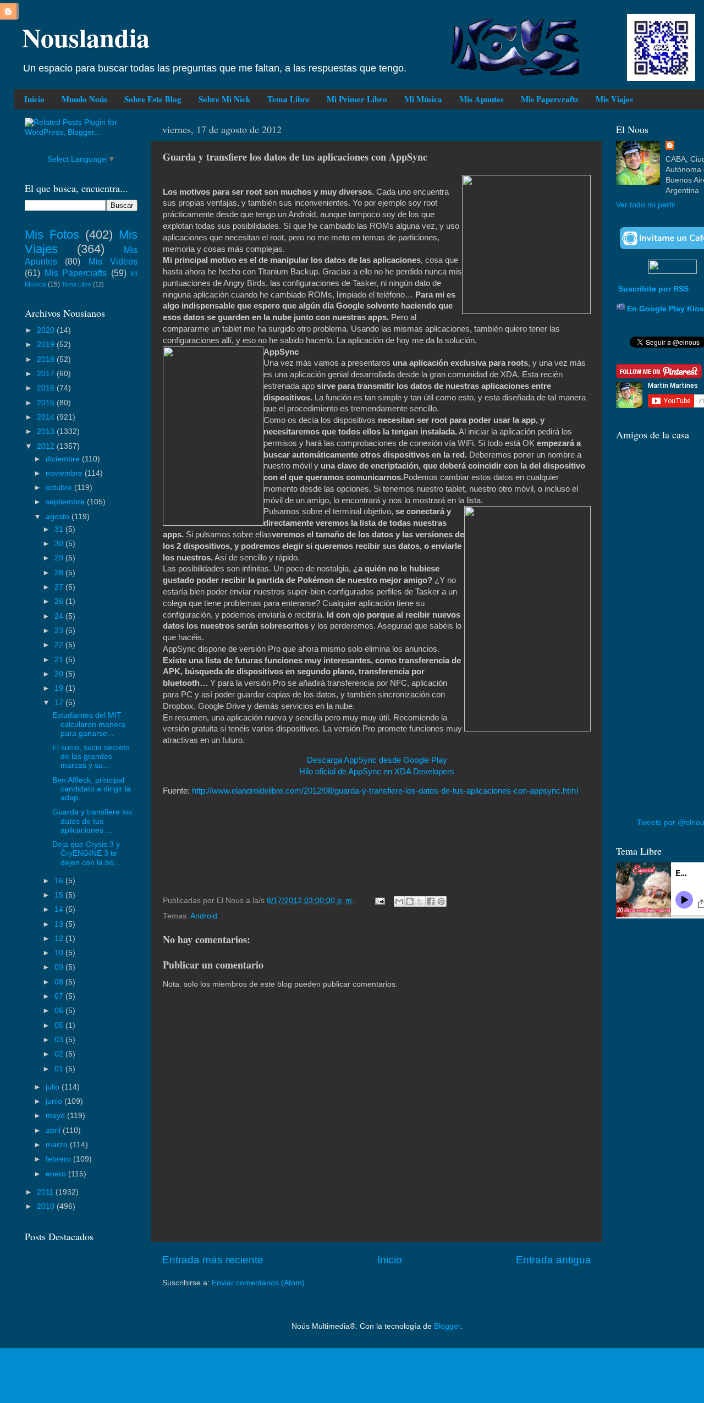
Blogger (447, 1326)
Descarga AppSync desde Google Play (377, 760)
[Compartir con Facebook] (430, 901)
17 (59, 702)
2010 (47, 1206)
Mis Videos (113, 261)
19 (59, 688)
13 (59, 924)
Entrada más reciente (212, 1260)
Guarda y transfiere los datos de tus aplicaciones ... (92, 821)
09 (59, 967)
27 (59, 587)
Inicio (34, 99)
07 (59, 996)
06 (59, 1010)
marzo (58, 1145)
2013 (47, 431)
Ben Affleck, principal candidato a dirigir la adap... (91, 789)
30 (59, 544)
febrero (59, 1159)
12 (59, 938)
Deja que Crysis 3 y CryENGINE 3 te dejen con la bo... (86, 853)
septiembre (66, 502)
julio (54, 1087)
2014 (47, 417)
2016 (47, 388)
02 (59, 1054)
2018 (47, 359)
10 (59, 953)
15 (59, 895)
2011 (46, 1192)
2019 (47, 344)
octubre (60, 487)
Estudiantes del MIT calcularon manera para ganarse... (88, 724)
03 (59, 1040)
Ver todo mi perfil (645, 205)
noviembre (65, 473)
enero (57, 1174)
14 (59, 909)
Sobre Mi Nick (224, 99)
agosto (59, 517)
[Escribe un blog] (409, 901)
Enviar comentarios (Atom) (258, 1283)
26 (59, 601)
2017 (47, 374)
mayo (56, 1116)
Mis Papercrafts (550, 99)
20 (59, 674)
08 (59, 982)
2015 (47, 403)
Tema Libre (288, 99)
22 (59, 645)
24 (59, 616)
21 (59, 660)
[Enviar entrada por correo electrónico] (379, 900)
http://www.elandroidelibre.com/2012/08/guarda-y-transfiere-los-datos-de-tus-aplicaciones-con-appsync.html (385, 790)
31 (59, 529)
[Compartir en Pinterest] (441, 901)
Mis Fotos (52, 234)
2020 (47, 330)
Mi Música (423, 99)
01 (59, 1069)
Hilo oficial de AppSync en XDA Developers (376, 771)
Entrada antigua (553, 1260)
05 (59, 1025)
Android (203, 916)
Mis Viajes (614, 99)
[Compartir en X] (420, 901)
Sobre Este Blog (153, 99)
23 (59, 630)
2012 (47, 446)
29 (59, 558)
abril (54, 1130)
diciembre (64, 459)
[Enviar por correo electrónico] (399, 901)
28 (59, 573)
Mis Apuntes (481, 99)
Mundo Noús (84, 99)
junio (55, 1101)
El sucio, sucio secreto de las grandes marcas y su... (91, 756)
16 (59, 881)
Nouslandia (86, 37)
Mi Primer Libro (357, 99)
